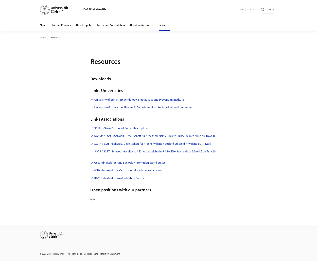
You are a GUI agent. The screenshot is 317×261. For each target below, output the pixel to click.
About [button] (43, 25)
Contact (251, 9)
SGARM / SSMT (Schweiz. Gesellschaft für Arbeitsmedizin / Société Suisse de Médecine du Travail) (154, 136)
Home (241, 9)
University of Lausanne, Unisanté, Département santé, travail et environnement (143, 107)
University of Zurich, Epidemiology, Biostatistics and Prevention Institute (139, 100)
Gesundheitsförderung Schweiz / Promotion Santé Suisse (130, 163)
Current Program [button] (61, 25)
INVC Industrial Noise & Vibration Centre (119, 178)
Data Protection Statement (107, 254)
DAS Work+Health (94, 9)
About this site (75, 254)
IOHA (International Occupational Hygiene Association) (128, 170)
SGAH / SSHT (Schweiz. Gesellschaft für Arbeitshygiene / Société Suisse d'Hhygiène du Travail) (153, 144)
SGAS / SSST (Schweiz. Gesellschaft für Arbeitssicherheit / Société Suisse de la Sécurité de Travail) (155, 151)
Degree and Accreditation (110, 25)
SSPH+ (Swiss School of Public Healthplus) (121, 128)
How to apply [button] (83, 25)
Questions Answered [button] (141, 25)
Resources (164, 25)
